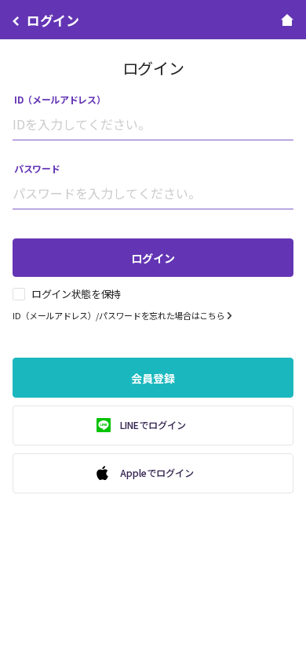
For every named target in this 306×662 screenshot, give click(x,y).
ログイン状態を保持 (76, 294)
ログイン (153, 258)
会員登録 (153, 378)
